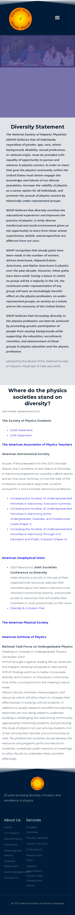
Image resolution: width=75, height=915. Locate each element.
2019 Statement (21, 435)
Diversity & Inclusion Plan (27, 608)
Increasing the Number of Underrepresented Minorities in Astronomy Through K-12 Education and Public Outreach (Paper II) (41, 534)
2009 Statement (21, 430)
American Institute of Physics (24, 637)
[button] (57, 17)
